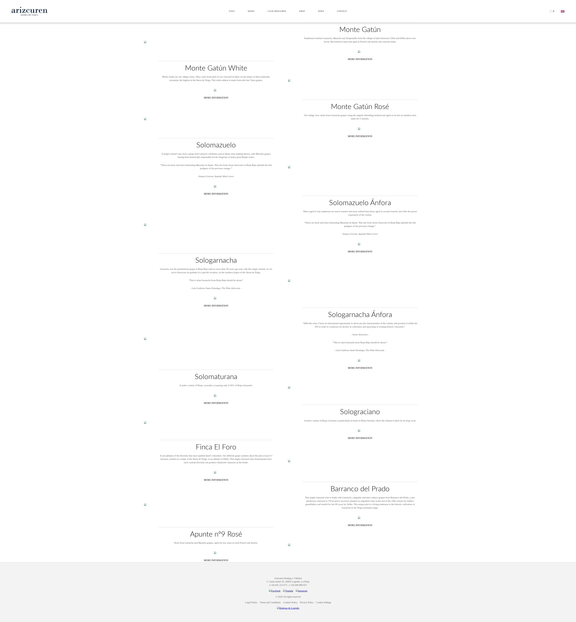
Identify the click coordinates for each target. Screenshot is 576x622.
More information (360, 59)
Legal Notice (251, 602)
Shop (302, 11)
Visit (232, 11)
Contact (342, 11)
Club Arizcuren (277, 11)
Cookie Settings (323, 602)
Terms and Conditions (270, 602)
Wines (251, 11)
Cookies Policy (290, 602)
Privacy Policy (307, 602)
